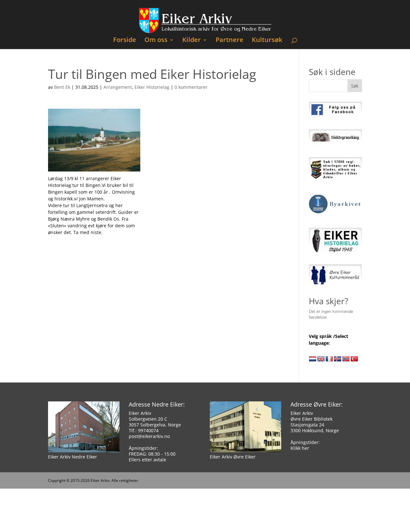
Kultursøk (267, 40)
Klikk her (300, 448)
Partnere (229, 40)
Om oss (156, 40)
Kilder (191, 40)
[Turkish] (354, 359)
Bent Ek (62, 87)
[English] (321, 359)
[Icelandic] (337, 359)
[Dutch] (312, 359)
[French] (329, 359)
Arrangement (117, 87)
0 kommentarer (191, 87)
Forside (124, 40)
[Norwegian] (346, 359)
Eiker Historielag (152, 87)
